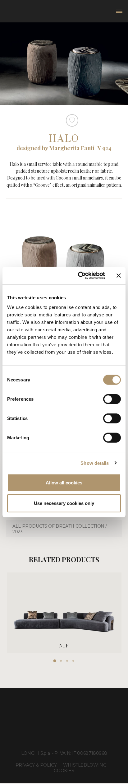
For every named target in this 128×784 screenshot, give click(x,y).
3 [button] (67, 661)
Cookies (64, 770)
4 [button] (73, 661)
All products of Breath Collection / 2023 (59, 528)
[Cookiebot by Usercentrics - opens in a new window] (79, 276)
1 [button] (55, 661)
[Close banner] (119, 275)
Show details (94, 462)
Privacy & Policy (36, 765)
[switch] (112, 399)
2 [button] (61, 661)
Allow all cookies (64, 482)
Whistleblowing (85, 765)
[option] (64, 612)
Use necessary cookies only (64, 503)
